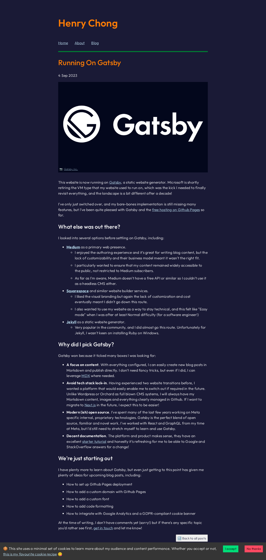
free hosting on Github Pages (176, 209)
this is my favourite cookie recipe (30, 554)
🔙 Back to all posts (191, 538)
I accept (230, 549)
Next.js (90, 405)
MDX (85, 375)
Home (63, 42)
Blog (95, 42)
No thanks (254, 549)
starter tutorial (94, 441)
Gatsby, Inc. (71, 169)
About (80, 42)
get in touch (103, 528)
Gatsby (115, 182)
